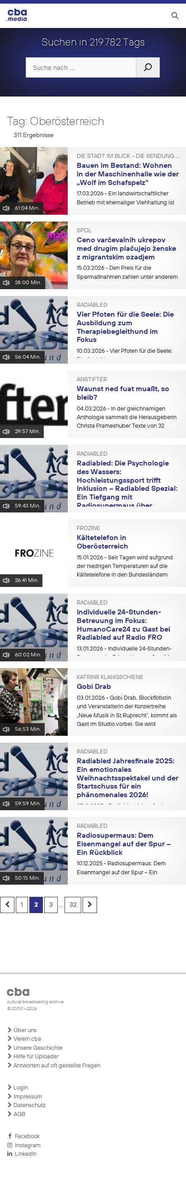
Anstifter (92, 380)
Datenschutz (29, 1105)
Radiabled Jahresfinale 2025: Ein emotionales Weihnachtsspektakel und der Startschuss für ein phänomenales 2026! (127, 778)
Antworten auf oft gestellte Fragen (56, 1066)
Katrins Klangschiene (110, 677)
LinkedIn (24, 1154)
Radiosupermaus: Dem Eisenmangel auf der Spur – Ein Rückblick (124, 844)
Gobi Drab (94, 687)
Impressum (27, 1097)
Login (20, 1088)
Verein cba (26, 1039)
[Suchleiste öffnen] (175, 16)
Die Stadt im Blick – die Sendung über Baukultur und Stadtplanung (128, 156)
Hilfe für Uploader (35, 1057)
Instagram (26, 1146)
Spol (84, 231)
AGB (18, 1114)
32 (73, 905)
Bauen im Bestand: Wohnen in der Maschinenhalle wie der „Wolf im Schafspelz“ (128, 174)
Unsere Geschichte (37, 1048)
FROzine (88, 528)
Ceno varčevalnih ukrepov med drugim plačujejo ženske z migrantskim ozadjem (126, 249)
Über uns (24, 1031)
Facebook (26, 1137)
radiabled (92, 305)
